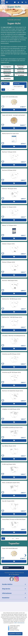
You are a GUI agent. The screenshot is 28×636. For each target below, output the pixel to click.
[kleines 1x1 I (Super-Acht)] (14, 212)
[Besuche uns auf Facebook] (11, 579)
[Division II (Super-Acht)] (14, 267)
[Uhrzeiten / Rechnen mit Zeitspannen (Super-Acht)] (14, 340)
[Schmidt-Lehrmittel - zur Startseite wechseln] (3, 2)
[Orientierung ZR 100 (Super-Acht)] (14, 377)
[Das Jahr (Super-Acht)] (14, 506)
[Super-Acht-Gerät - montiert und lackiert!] (14, 120)
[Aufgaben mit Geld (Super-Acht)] (14, 414)
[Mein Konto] (18, 2)
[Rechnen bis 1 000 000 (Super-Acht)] (14, 322)
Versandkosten (16, 574)
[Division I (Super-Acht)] (14, 249)
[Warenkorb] (22, 2)
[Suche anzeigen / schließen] (26, 2)
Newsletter (5, 598)
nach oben (6, 567)
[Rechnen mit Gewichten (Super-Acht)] (14, 396)
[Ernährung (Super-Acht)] (14, 469)
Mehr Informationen (19, 622)
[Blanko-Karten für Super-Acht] (14, 138)
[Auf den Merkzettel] (3, 107)
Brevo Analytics (13, 628)
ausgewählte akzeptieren (15, 633)
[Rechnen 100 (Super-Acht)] (14, 193)
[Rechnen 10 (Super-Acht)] (14, 157)
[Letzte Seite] (13, 538)
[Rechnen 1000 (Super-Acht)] (14, 285)
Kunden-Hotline (7, 584)
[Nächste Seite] (8, 89)
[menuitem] (3, 2)
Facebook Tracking (14, 630)
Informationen (7, 593)
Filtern (5, 83)
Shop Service (6, 589)
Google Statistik (13, 627)
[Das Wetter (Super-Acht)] (14, 451)
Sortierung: (17, 83)
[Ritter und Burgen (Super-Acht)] (14, 487)
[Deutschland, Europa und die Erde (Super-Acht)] (14, 524)
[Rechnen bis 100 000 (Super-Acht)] (14, 304)
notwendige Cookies (15, 625)
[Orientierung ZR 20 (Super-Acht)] (14, 359)
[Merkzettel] (14, 2)
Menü (7, 2)
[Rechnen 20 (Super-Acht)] (14, 175)
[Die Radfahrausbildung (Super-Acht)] (14, 432)
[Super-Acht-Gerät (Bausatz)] (14, 102)
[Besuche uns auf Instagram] (16, 579)
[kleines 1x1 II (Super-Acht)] (14, 230)
